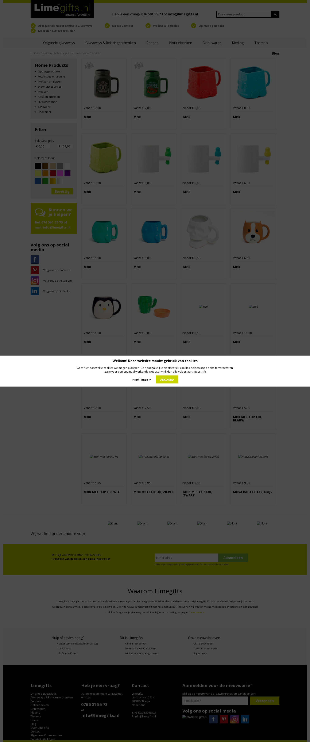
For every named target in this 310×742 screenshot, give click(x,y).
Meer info (200, 371)
